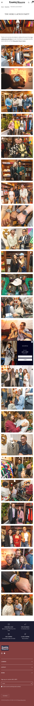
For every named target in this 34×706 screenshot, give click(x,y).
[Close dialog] (32, 342)
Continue (25, 359)
